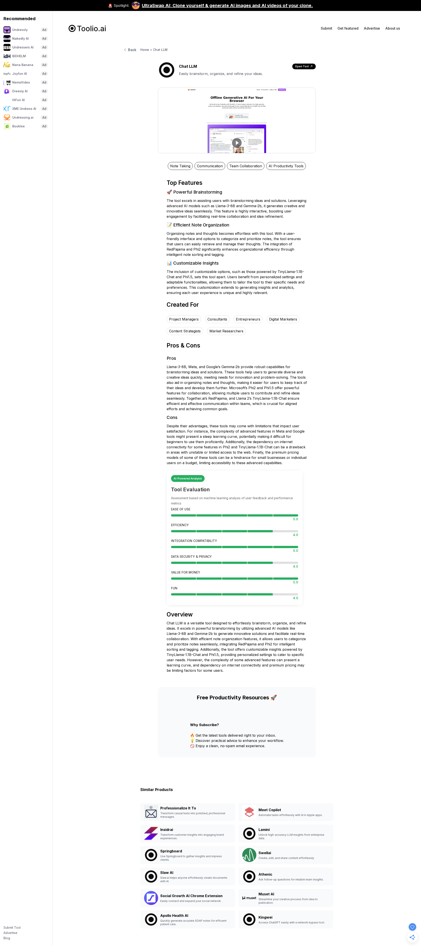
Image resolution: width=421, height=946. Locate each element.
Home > (146, 50)
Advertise (10, 933)
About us (392, 28)
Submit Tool (12, 927)
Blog (7, 938)
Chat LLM (160, 50)
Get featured (348, 28)
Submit (326, 28)
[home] (87, 28)
